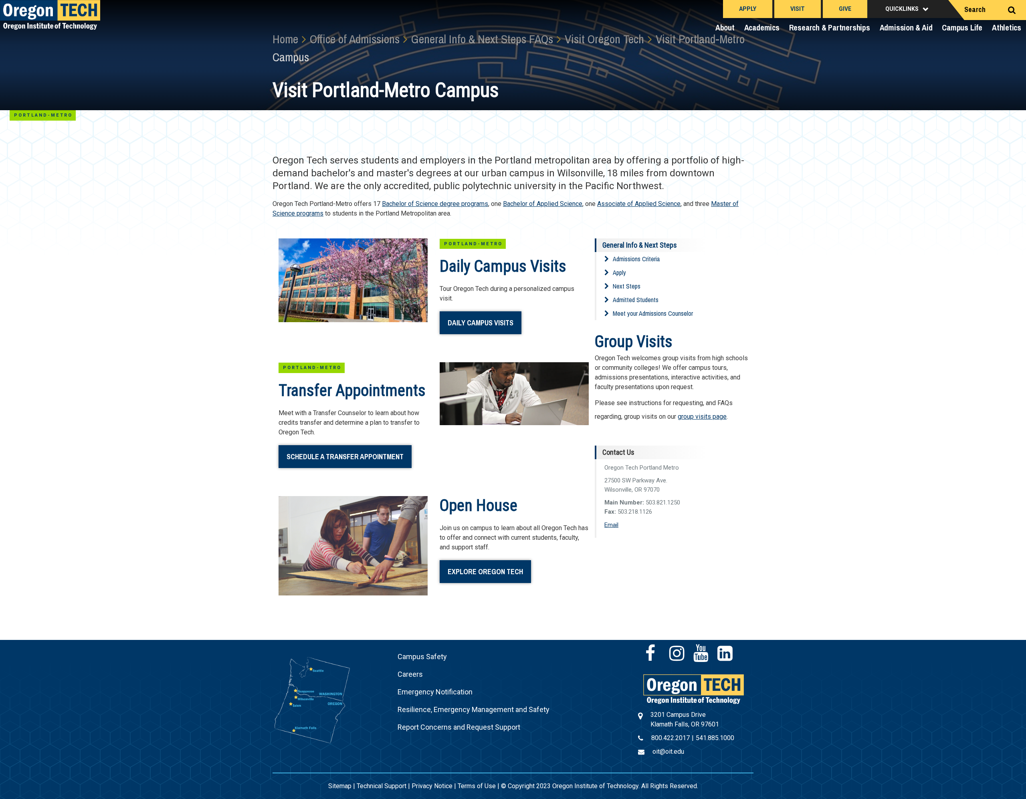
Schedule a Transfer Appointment (345, 457)
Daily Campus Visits (480, 323)
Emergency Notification (435, 692)
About (725, 27)
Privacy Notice (432, 786)
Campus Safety (422, 656)
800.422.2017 (670, 738)
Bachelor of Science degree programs (435, 204)
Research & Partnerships (829, 27)
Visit (797, 9)
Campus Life (962, 27)
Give (845, 9)
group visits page (702, 416)
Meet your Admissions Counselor (653, 313)
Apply (747, 9)
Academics (762, 27)
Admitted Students (635, 299)
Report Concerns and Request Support (459, 727)
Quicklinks (902, 9)
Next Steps (626, 286)
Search (975, 9)
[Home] (693, 688)
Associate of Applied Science (639, 204)
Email (611, 525)
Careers (410, 674)
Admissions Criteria (636, 258)
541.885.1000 (715, 738)
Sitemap (339, 786)
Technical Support (381, 786)
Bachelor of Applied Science (542, 204)
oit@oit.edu (668, 751)
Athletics (1006, 27)
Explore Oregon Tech (485, 572)
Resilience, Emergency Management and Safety (473, 709)
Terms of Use (477, 786)
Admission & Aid (906, 27)
